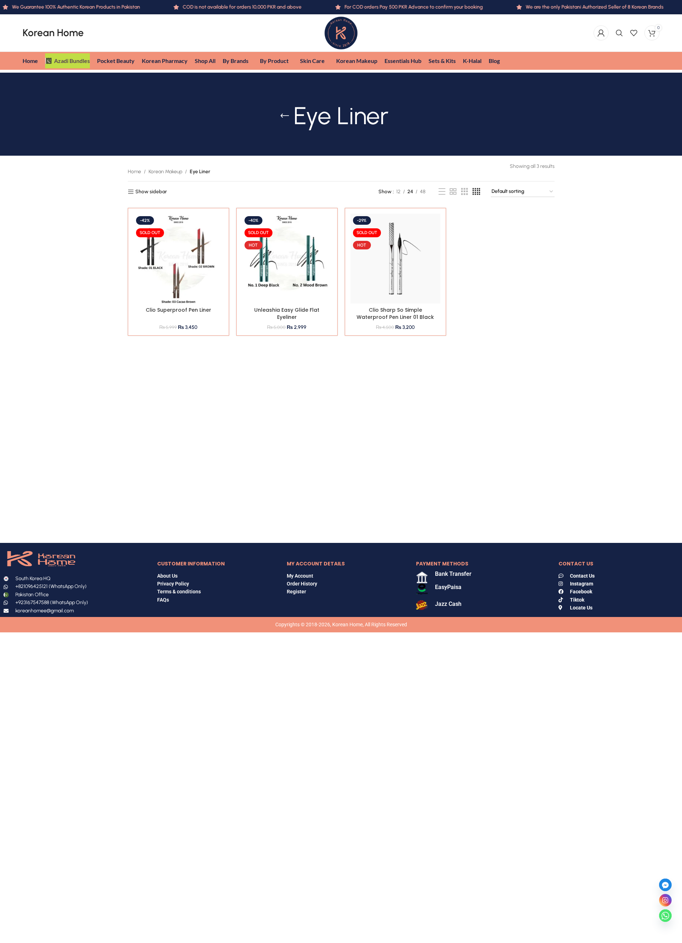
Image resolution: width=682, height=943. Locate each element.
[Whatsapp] (665, 915)
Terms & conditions (179, 591)
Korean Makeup (165, 172)
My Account (300, 576)
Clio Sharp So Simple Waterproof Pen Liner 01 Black (395, 313)
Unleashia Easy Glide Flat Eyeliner (286, 313)
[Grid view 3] (464, 191)
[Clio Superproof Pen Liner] (178, 258)
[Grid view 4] (476, 191)
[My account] (601, 33)
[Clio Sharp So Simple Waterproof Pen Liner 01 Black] (395, 258)
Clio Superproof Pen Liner (178, 309)
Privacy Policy (173, 584)
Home (134, 172)
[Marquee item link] (582, 7)
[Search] (619, 33)
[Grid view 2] (453, 191)
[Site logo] (341, 33)
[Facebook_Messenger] (665, 885)
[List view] (442, 191)
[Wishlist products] (634, 33)
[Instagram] (665, 900)
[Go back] (285, 116)
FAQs (163, 600)
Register (296, 591)
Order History (302, 584)
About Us (167, 576)
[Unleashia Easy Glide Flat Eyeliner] (287, 258)
